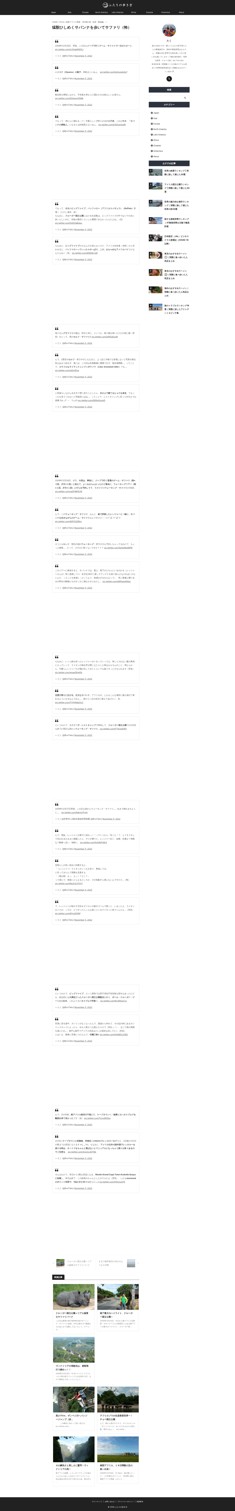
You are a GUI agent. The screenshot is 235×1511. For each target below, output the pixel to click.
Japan (53, 12)
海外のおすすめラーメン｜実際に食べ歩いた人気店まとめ (176, 292)
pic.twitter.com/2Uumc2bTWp (82, 1152)
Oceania (149, 12)
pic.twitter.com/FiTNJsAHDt (113, 728)
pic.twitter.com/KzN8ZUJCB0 (114, 1034)
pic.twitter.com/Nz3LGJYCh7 (69, 883)
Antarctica (165, 12)
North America (101, 12)
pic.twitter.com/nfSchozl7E (112, 1182)
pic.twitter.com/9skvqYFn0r (74, 812)
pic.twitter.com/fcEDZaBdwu (68, 223)
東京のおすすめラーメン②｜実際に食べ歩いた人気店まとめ (176, 275)
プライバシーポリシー (125, 1502)
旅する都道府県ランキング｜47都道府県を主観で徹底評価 (176, 223)
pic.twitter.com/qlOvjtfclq (67, 370)
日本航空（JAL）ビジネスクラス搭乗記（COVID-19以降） (176, 240)
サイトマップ (97, 1502)
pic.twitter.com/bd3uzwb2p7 (113, 72)
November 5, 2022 (83, 56)
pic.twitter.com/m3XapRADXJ (69, 49)
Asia (69, 12)
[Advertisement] (95, 168)
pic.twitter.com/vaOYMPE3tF (68, 491)
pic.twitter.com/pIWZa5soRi (105, 336)
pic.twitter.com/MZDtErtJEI (85, 253)
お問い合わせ (110, 1502)
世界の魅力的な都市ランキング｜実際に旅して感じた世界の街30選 (176, 205)
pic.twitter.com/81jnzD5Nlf (67, 913)
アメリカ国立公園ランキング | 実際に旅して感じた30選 (176, 188)
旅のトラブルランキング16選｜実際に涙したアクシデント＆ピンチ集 (176, 309)
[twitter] (169, 79)
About (181, 12)
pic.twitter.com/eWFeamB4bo (117, 581)
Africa (133, 12)
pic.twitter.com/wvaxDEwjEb (68, 672)
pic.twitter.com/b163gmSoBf (112, 124)
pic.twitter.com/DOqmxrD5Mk (69, 98)
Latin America (117, 12)
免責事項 (140, 1502)
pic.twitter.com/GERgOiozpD (91, 400)
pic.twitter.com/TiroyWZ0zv (97, 1118)
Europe (85, 12)
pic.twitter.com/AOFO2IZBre (68, 521)
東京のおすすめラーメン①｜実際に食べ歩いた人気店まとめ (176, 257)
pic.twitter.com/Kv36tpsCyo (113, 1001)
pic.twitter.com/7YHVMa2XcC (69, 702)
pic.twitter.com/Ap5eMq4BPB (118, 547)
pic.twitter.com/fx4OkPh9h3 (93, 842)
